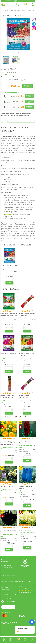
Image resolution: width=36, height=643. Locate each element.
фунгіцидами (8, 214)
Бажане (25, 79)
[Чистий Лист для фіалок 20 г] (18, 33)
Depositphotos (18, 594)
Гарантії (20, 121)
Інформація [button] (8, 598)
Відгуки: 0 (25, 121)
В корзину (27, 86)
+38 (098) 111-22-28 (6, 565)
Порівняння (14, 79)
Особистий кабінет (9, 601)
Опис (5, 121)
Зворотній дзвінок (8, 607)
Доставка (31, 121)
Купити (9, 283)
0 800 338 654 (5, 569)
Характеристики (12, 121)
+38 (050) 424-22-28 (6, 567)
